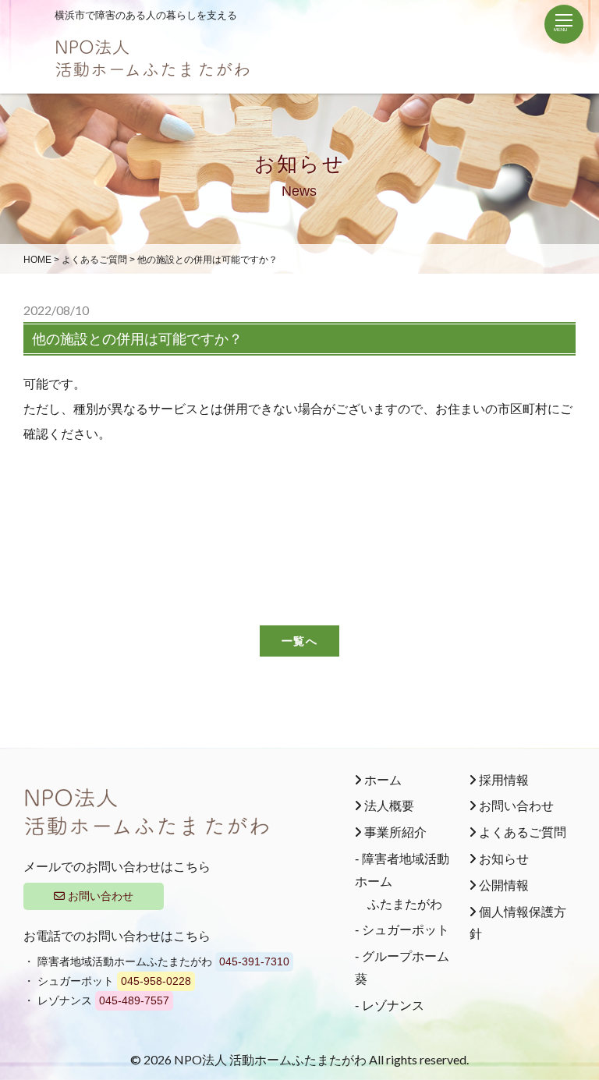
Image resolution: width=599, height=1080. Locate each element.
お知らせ (502, 859)
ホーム (381, 780)
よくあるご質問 (521, 832)
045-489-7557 (134, 1000)
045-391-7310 (254, 961)
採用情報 (502, 780)
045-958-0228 (156, 981)
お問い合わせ (99, 896)
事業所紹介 (394, 832)
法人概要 (387, 806)
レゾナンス (393, 1005)
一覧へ (299, 640)
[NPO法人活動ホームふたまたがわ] (152, 69)
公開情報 (502, 885)
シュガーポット (405, 930)
